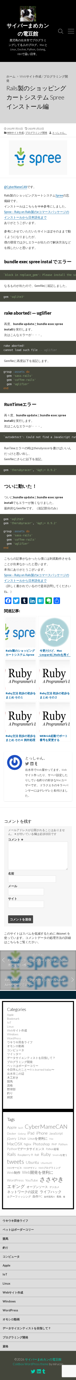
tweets (15, 1161)
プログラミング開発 (36, 132)
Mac (51, 1138)
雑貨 (10, 1097)
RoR (37, 1154)
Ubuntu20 (46, 1162)
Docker (11, 1133)
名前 (11, 873)
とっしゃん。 (59, 132)
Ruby (46, 1154)
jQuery (11, 1138)
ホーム (10, 76)
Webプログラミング (50, 1167)
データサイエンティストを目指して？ (31, 1057)
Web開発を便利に (37, 1172)
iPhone (42, 1133)
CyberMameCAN (46, 1126)
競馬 (10, 1081)
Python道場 (52, 1149)
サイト (12, 899)
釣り (10, 1093)
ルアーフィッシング (19, 1196)
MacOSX (14, 1143)
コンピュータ (15, 1050)
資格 (10, 1085)
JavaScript (56, 1133)
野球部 (11, 1089)
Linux (10, 1026)
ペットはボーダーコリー (22, 1065)
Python (62, 1144)
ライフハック (51, 1191)
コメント (15, 839)
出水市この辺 (15, 1073)
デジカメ (54, 1187)
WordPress (14, 1038)
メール (12, 886)
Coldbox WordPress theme (30, 1364)
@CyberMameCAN (15, 187)
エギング (16, 1186)
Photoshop (41, 1144)
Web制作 (13, 1172)
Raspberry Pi (25, 1154)
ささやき (52, 1179)
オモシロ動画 (15, 1046)
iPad (30, 1133)
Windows (12, 1034)
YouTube (31, 1180)
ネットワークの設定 (22, 1192)
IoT (9, 1022)
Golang (22, 1133)
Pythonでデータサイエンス (25, 1149)
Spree (59, 195)
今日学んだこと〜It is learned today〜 (30, 1069)
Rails (11, 1154)
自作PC (37, 1196)
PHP (54, 1144)
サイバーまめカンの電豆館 (43, 1359)
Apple (10, 1014)
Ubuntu (32, 1162)
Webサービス (14, 1167)
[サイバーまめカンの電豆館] (28, 14)
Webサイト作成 (30, 76)
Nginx (27, 1144)
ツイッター (14, 1054)
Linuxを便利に (38, 1138)
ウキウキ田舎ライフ (20, 1042)
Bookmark (13, 1018)
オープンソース (37, 1187)
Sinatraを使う (59, 1154)
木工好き (12, 1077)
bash (20, 1127)
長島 (59, 1196)
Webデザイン (30, 1167)
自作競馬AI (49, 1196)
